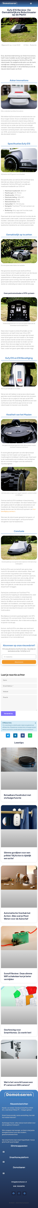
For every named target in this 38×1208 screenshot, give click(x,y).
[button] (30, 3)
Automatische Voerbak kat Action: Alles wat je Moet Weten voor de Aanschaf (17, 916)
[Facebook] (13, 1193)
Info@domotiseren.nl (19, 1182)
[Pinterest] (24, 1193)
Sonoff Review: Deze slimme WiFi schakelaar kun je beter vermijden (18, 976)
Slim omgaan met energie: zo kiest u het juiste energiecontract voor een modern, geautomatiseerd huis (18, 1132)
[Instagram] (19, 1193)
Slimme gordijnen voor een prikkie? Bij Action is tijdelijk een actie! (17, 855)
